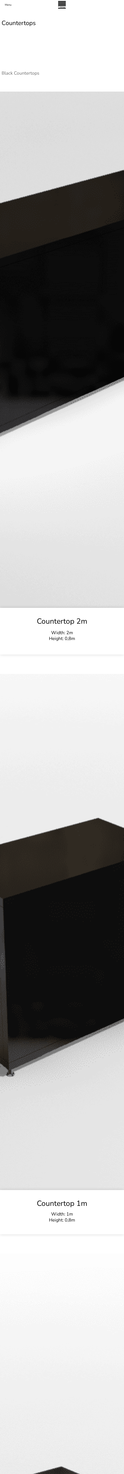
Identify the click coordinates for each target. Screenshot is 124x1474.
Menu (8, 5)
